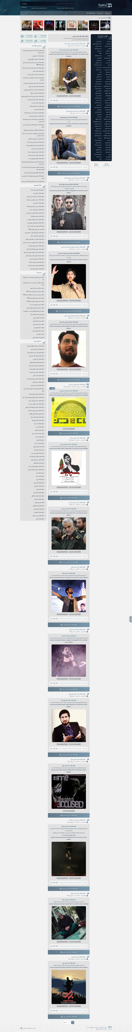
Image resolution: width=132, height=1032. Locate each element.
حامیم (109, 65)
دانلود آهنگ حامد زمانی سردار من (77, 503)
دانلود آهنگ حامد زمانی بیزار (78, 957)
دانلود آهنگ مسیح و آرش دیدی (37, 210)
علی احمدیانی (107, 100)
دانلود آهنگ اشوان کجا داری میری (36, 356)
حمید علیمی (98, 70)
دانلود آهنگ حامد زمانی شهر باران (77, 694)
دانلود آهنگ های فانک (39, 450)
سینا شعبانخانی (107, 91)
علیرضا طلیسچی (97, 107)
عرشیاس (108, 98)
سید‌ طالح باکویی (107, 86)
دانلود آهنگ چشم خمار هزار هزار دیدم (35, 74)
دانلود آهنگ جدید (40, 427)
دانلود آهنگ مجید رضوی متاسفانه (36, 262)
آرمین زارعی (98, 41)
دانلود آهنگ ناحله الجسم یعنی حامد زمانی (74, 316)
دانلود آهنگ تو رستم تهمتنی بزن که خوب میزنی (33, 242)
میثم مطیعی (98, 150)
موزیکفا (106, 164)
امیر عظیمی (108, 51)
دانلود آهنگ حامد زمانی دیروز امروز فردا (75, 111)
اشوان (109, 48)
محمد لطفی (98, 128)
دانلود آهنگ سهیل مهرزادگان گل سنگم (35, 249)
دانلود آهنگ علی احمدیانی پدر (37, 349)
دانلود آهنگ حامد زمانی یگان (78, 567)
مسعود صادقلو (107, 138)
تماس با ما (100, 13)
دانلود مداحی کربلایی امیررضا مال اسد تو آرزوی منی (33, 278)
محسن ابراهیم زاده (97, 121)
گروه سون (99, 114)
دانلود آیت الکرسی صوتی (38, 318)
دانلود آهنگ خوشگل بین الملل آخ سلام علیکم (34, 130)
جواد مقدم (99, 60)
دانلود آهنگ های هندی (39, 509)
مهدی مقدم (108, 145)
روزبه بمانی (98, 79)
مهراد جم (99, 147)
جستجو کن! (24, 4)
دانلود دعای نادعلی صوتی (38, 331)
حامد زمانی (71, 96)
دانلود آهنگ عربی (40, 479)
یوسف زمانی (107, 159)
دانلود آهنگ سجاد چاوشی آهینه (37, 106)
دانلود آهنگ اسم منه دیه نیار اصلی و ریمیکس (34, 90)
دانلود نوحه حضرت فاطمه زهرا (37, 314)
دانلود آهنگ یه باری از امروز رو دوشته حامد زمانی (73, 247)
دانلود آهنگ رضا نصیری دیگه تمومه (36, 139)
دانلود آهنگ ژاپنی (40, 489)
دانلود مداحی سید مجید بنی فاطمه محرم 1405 (33, 295)
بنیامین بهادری (107, 58)
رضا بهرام (99, 74)
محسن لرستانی (98, 124)
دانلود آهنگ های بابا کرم (38, 71)
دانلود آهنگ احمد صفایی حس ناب (36, 404)
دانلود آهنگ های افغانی (38, 463)
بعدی (65, 1022)
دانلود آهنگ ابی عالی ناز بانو (37, 149)
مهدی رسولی (98, 143)
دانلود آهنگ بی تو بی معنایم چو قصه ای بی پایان (33, 181)
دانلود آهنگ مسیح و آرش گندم (37, 269)
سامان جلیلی (98, 81)
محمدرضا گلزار (98, 131)
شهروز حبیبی (98, 95)
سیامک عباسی (98, 84)
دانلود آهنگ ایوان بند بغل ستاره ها (36, 155)
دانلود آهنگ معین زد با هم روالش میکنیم (35, 239)
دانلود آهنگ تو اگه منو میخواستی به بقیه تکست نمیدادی (33, 79)
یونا (100, 159)
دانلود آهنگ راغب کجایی (38, 375)
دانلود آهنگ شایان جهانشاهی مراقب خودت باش (33, 397)
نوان (109, 154)
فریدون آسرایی (98, 112)
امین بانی (99, 51)
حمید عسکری (107, 70)
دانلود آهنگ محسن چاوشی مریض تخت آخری (34, 252)
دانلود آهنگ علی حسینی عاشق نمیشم (35, 352)
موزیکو (96, 164)
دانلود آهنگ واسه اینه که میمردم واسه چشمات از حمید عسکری (33, 52)
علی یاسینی (98, 105)
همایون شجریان (97, 154)
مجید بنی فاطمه (107, 119)
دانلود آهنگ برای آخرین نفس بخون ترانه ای (74, 178)
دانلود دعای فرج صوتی (39, 327)
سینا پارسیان (107, 88)
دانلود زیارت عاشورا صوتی (38, 321)
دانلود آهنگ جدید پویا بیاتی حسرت (36, 401)
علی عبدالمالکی (98, 102)
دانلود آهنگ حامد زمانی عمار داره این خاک (74, 44)
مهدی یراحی (107, 147)
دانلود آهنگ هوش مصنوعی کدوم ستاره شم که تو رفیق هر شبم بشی (33, 168)
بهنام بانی (99, 58)
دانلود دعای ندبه (40, 334)
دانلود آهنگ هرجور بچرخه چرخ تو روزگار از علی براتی (34, 390)
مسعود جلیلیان (98, 135)
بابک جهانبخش (98, 55)
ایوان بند (108, 55)
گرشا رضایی (108, 114)
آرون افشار (108, 44)
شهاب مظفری (107, 93)
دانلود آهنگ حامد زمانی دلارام (78, 893)
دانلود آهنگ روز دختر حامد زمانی (77, 630)
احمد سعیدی (98, 46)
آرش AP (108, 41)
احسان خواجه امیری (97, 44)
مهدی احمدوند (98, 140)
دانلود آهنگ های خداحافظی (38, 496)
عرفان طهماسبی (98, 98)
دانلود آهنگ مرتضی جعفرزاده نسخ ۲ (36, 152)
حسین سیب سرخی (106, 67)
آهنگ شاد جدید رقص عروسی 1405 (36, 229)
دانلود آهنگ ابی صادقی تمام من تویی (35, 196)
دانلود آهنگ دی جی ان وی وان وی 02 (35, 206)
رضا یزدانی (108, 79)
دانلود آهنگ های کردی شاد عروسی (36, 86)
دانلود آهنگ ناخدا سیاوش (38, 56)
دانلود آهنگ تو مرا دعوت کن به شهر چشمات (34, 113)
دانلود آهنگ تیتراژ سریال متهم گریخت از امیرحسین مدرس (33, 177)
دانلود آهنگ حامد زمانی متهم (78, 759)
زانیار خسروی (107, 81)
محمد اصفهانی (98, 126)
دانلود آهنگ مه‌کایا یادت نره (38, 103)
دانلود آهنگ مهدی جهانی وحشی (36, 369)
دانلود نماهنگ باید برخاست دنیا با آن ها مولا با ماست (33, 284)
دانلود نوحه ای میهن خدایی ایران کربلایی (35, 256)
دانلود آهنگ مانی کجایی (38, 359)
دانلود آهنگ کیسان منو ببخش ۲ (36, 372)
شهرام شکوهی (98, 93)
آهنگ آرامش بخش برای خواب (37, 460)
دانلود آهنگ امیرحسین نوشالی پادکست (35, 379)
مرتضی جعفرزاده (107, 135)
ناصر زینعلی (98, 152)
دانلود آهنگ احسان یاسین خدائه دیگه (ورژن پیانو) (33, 96)
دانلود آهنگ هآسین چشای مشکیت (36, 394)
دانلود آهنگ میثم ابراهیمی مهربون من (35, 223)
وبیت (97, 1029)
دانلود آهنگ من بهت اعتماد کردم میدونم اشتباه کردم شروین (33, 120)
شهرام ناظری (108, 95)
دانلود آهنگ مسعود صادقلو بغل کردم (35, 346)
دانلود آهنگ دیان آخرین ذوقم (37, 93)
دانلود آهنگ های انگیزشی (38, 506)
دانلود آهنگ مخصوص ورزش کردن (36, 466)
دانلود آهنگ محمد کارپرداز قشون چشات (35, 145)
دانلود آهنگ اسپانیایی (39, 486)
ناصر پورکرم (108, 152)
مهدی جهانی (107, 143)
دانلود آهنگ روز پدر (39, 437)
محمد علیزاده (107, 128)
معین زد (108, 140)
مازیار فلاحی (108, 117)
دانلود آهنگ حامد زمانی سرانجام (77, 820)
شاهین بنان (98, 91)
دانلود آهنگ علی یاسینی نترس (37, 385)
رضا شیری (108, 77)
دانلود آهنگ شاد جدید (39, 424)
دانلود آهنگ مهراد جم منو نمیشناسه (36, 265)
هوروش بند (108, 157)
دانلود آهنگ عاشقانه (39, 430)
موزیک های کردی (40, 473)
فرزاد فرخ (99, 110)
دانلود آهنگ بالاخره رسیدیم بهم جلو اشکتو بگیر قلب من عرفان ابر (32, 163)
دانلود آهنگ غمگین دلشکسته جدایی (36, 470)
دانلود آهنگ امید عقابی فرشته (37, 216)
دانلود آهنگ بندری (40, 476)
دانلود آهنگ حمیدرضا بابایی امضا (36, 366)
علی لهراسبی (108, 105)
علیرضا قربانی (107, 110)
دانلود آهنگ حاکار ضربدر (38, 203)
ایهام (100, 53)
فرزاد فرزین (108, 112)
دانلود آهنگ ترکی (40, 440)
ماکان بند (99, 117)
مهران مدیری (107, 150)
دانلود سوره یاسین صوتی (38, 324)
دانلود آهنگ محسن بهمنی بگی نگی (36, 410)
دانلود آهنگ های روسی (39, 483)
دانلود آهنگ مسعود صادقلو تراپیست (36, 59)
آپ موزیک (105, 5)
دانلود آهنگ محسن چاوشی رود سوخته (35, 200)
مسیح (99, 138)
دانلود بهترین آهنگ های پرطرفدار (36, 414)
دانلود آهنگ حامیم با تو (38, 193)
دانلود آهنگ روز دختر (39, 443)
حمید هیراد (108, 72)
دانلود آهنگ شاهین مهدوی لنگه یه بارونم (35, 407)
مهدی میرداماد (98, 145)
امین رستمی (107, 53)
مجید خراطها (98, 119)
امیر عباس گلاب (98, 48)
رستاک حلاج (108, 74)
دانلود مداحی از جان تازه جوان (37, 288)
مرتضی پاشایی (98, 133)
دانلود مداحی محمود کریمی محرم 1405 (35, 291)
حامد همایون (98, 63)
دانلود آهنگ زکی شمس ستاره (37, 190)
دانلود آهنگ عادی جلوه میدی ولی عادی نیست (33, 83)
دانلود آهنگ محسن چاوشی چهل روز (36, 219)
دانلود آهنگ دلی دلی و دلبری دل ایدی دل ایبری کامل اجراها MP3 (33, 64)
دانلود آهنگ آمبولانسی (39, 512)
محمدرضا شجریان (106, 131)
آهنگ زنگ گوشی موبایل (38, 447)
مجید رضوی (107, 121)
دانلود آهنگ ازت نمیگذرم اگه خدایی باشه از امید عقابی (33, 126)
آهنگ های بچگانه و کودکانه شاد (37, 456)
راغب (100, 72)
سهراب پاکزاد (107, 84)
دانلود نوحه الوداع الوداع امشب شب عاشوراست (33, 311)
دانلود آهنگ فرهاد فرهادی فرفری (37, 362)
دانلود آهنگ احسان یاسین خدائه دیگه (35, 142)
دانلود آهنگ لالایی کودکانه (38, 420)
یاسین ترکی (98, 157)
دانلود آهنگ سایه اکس (39, 109)
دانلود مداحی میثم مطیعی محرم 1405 (35, 298)
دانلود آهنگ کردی (40, 519)
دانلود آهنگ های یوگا (39, 499)
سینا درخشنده (98, 88)
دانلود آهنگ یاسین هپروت (38, 382)
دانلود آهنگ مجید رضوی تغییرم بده (36, 246)
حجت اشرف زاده (97, 65)
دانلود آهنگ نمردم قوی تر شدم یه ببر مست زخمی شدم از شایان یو (33, 134)
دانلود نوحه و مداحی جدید (38, 433)
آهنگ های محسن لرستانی (38, 515)
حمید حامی (98, 67)
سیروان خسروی (98, 86)
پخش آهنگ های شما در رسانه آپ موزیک (38, 8)
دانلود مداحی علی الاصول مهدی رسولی (35, 308)
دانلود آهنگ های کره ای (38, 493)
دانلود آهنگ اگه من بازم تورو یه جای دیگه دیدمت (33, 68)
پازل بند (108, 60)
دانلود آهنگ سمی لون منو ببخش (36, 116)
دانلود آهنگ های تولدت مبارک (37, 236)
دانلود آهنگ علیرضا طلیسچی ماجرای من (35, 213)
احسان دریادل (107, 46)
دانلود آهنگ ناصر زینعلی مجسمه (36, 259)
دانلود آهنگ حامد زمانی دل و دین (77, 385)
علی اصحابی (98, 100)
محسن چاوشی (107, 124)
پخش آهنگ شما (90, 13)
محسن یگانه (107, 126)
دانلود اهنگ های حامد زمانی (80, 36)
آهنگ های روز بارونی (39, 502)
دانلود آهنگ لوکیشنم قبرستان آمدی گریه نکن (34, 173)
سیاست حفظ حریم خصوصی (29, 1028)
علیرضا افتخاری (107, 107)
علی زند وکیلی (107, 102)
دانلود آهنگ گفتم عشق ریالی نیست (36, 158)
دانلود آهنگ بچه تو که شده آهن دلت (35, 100)
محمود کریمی (107, 133)
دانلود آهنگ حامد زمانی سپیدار (77, 438)
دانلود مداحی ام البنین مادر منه (37, 304)
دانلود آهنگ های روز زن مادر (37, 453)
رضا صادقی (98, 77)
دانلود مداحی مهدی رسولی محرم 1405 (35, 301)
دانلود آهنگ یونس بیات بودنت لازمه (36, 226)
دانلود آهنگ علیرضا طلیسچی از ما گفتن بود (34, 233)
